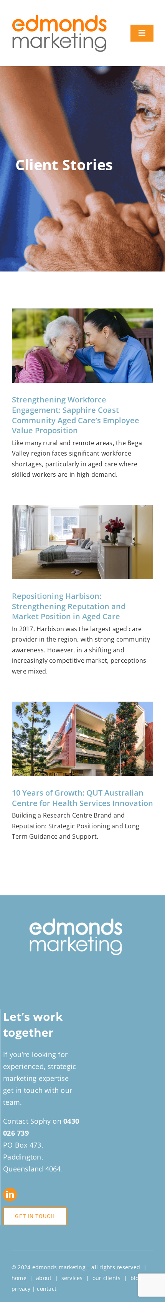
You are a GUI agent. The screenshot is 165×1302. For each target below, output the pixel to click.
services (72, 1278)
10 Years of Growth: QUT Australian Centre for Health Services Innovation (82, 798)
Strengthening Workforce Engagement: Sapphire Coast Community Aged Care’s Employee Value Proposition (75, 415)
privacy (21, 1288)
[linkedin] (10, 1194)
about (43, 1278)
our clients (106, 1278)
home (19, 1278)
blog (136, 1278)
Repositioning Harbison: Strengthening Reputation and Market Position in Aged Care (68, 606)
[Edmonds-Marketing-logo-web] (59, 17)
